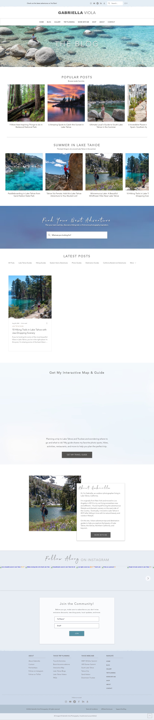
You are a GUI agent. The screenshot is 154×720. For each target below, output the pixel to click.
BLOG (108, 665)
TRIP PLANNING (110, 673)
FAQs (55, 678)
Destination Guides (92, 263)
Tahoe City (85, 671)
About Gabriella (34, 661)
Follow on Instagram (36, 671)
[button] (125, 3)
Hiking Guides (41, 263)
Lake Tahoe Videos (60, 674)
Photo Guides (76, 263)
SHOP (108, 680)
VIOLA (90, 12)
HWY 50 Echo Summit (89, 661)
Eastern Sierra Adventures (59, 263)
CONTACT (109, 688)
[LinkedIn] (101, 3)
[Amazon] (104, 3)
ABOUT (108, 684)
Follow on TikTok (35, 674)
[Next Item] (142, 107)
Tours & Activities (59, 661)
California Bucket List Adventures (114, 263)
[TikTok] (97, 3)
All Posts (11, 263)
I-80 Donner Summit (88, 664)
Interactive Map (58, 668)
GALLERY (109, 669)
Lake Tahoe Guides (25, 263)
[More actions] (47, 323)
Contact (31, 664)
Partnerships (33, 668)
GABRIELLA (70, 13)
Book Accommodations (61, 664)
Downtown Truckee (88, 678)
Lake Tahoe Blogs (59, 671)
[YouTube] (94, 3)
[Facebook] (79, 701)
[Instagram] (91, 3)
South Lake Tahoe (87, 668)
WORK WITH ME (111, 676)
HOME (108, 661)
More (132, 263)
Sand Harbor (85, 674)
